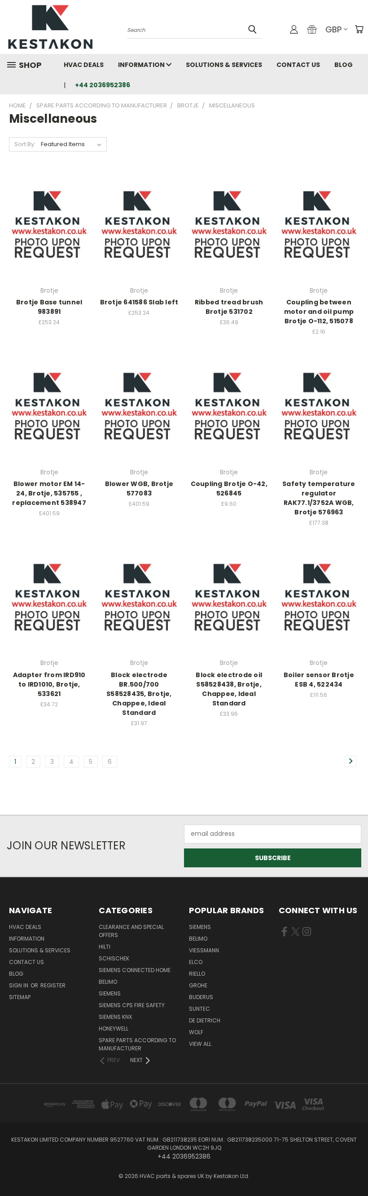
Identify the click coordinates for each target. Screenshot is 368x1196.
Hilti (104, 947)
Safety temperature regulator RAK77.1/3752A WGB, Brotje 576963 (318, 498)
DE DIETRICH (204, 1020)
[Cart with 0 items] (359, 29)
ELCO (195, 962)
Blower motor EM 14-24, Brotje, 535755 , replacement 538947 (49, 493)
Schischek (114, 958)
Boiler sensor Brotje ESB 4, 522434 (319, 679)
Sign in (19, 985)
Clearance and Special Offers (131, 931)
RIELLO (197, 973)
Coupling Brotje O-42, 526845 (229, 488)
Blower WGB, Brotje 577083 (139, 488)
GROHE (198, 985)
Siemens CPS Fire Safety (132, 1005)
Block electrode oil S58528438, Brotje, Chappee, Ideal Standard (229, 689)
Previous (354, 1168)
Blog (343, 64)
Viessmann (204, 950)
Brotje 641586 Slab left (139, 302)
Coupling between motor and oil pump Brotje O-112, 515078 (319, 312)
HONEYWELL (113, 1028)
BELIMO (108, 982)
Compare (46, 225)
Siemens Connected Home (135, 970)
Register (53, 985)
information (142, 64)
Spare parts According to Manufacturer (137, 1044)
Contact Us (298, 64)
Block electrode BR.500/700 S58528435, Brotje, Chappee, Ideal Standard (139, 693)
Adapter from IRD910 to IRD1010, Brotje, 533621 (49, 684)
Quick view (49, 208)
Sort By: (24, 144)
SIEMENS (110, 993)
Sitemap (20, 997)
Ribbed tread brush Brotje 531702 (229, 307)
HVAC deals (84, 64)
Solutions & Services (224, 64)
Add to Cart (49, 242)
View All (200, 1044)
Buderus (201, 997)
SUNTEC (199, 1009)
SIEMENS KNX (115, 1017)
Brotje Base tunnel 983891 (49, 307)
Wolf (196, 1032)
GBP (333, 29)
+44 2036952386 (102, 84)
